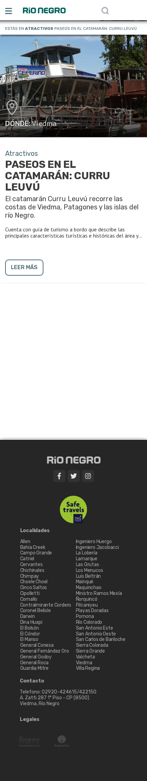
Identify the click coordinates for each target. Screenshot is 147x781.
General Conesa (37, 645)
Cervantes (31, 564)
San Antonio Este (94, 628)
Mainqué (85, 582)
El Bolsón (29, 628)
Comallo (29, 599)
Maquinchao (89, 587)
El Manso (29, 639)
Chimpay (29, 576)
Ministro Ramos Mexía (99, 593)
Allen (25, 541)
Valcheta (85, 657)
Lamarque (86, 559)
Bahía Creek (32, 547)
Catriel (27, 559)
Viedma (44, 123)
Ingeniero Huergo (94, 541)
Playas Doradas (92, 610)
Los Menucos (89, 570)
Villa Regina (88, 668)
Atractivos (39, 28)
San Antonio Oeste (96, 634)
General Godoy (36, 657)
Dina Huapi (31, 622)
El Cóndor (30, 634)
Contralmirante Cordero (45, 605)
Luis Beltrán (88, 576)
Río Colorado (89, 622)
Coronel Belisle (35, 610)
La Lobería (86, 553)
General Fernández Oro (44, 651)
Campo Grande (36, 553)
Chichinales (32, 570)
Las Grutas (87, 564)
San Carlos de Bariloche (100, 639)
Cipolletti (30, 593)
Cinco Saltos (33, 587)
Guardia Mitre (34, 668)
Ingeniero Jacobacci (97, 547)
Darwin (27, 616)
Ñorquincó (86, 599)
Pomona (85, 616)
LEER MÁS (24, 267)
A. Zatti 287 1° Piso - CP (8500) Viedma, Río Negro (55, 701)
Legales (29, 719)
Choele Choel (34, 582)
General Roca (34, 663)
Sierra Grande (90, 651)
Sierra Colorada (92, 645)
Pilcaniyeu (87, 605)
